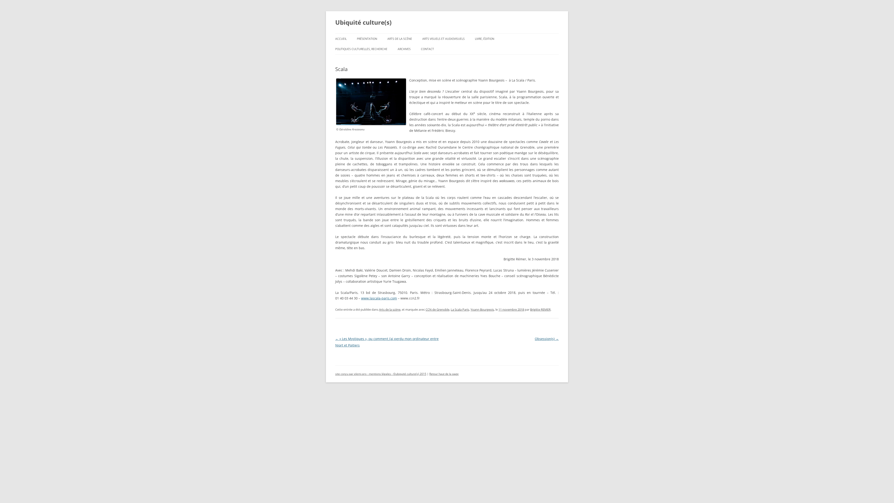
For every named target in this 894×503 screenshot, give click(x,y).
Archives (404, 49)
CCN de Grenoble (437, 309)
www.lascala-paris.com (379, 298)
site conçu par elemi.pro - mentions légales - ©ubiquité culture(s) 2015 (380, 374)
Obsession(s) (547, 338)
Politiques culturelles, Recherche (361, 49)
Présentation (367, 39)
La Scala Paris (460, 309)
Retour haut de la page (444, 374)
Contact (427, 49)
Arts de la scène (399, 39)
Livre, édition (484, 39)
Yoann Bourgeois (482, 309)
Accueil (341, 39)
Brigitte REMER (540, 309)
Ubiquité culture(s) (363, 22)
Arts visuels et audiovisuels (443, 39)
